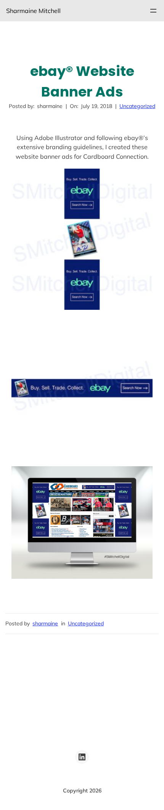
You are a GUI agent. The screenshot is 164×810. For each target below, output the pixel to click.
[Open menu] (153, 10)
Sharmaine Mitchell (33, 10)
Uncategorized (137, 106)
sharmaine (45, 623)
